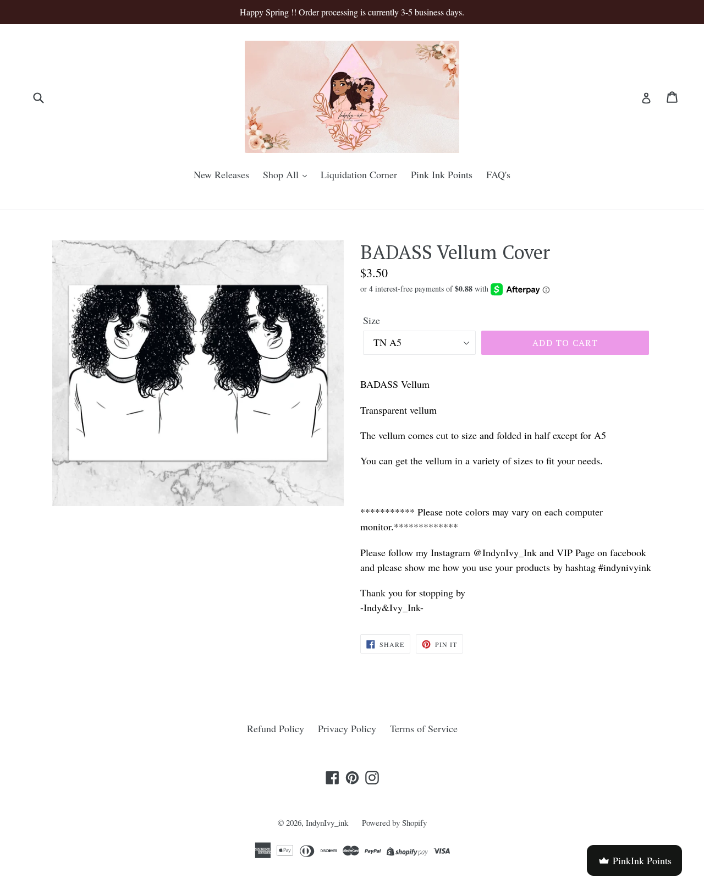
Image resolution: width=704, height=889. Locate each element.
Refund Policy (275, 728)
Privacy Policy (347, 728)
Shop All (282, 174)
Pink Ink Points (441, 174)
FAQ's (498, 174)
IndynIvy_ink (327, 822)
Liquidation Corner (359, 174)
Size (371, 320)
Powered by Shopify (394, 822)
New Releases (221, 174)
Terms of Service (424, 728)
